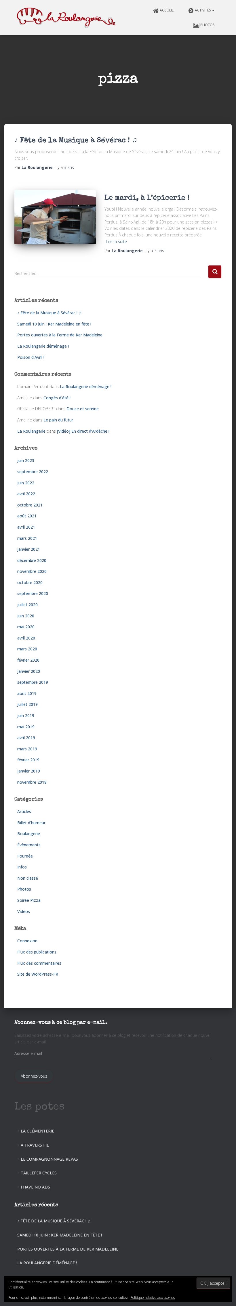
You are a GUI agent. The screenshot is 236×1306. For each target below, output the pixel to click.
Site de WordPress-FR (37, 974)
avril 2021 (26, 527)
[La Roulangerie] (67, 17)
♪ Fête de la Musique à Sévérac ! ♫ (75, 140)
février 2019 (28, 759)
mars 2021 (27, 538)
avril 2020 (26, 638)
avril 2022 (26, 493)
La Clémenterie (37, 1131)
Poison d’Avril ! (30, 357)
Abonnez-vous (34, 1076)
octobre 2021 (30, 505)
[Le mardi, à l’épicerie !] (55, 217)
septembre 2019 (32, 682)
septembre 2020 (32, 593)
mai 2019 (26, 726)
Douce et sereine (82, 408)
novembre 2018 (32, 782)
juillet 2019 (27, 704)
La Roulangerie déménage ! (43, 346)
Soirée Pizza (29, 900)
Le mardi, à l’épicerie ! (146, 198)
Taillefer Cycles (39, 1173)
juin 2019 (25, 715)
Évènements (29, 844)
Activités (203, 10)
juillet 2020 (27, 604)
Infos (22, 867)
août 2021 (27, 516)
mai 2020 (26, 626)
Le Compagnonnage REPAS (49, 1159)
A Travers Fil (35, 1145)
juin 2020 (25, 616)
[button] (213, 10)
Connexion (27, 940)
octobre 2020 (30, 582)
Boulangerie (28, 833)
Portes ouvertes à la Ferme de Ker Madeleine (59, 335)
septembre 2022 (32, 471)
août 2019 (27, 693)
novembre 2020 (32, 571)
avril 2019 (26, 737)
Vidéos (23, 911)
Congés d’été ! (57, 397)
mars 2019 (27, 749)
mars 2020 (27, 649)
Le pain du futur (58, 420)
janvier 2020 (28, 671)
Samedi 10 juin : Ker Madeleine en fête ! (54, 324)
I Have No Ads (35, 1187)
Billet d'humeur (31, 822)
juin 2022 (25, 483)
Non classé (27, 878)
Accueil (167, 10)
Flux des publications (36, 952)
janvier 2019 (28, 771)
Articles (24, 811)
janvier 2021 (28, 549)
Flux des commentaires (39, 963)
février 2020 (28, 660)
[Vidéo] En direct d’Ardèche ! (83, 431)
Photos (207, 24)
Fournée (25, 856)
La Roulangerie (31, 431)
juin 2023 (25, 460)
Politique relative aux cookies (152, 1297)
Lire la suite (116, 241)
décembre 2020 (31, 560)
